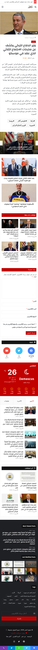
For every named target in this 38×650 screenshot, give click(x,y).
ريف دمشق (32, 603)
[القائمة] (3, 7)
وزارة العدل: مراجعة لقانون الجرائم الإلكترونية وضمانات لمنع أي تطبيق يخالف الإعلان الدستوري (10, 508)
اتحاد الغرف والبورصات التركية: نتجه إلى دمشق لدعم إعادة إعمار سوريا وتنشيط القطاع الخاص (12, 434)
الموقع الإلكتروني (31, 316)
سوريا (25, 603)
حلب (22, 599)
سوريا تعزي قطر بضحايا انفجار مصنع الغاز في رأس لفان (10, 485)
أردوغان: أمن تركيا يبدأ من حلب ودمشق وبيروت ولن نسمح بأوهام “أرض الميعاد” (10, 233)
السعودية (9, 596)
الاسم (34, 301)
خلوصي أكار (22, 121)
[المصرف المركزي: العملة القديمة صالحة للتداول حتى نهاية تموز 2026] (28, 476)
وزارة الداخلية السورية (29, 606)
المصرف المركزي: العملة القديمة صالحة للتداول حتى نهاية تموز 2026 (28, 485)
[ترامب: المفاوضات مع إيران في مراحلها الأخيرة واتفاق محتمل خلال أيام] (28, 246)
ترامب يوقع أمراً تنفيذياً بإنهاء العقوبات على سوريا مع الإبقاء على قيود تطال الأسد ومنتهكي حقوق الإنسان (13, 411)
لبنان (4, 603)
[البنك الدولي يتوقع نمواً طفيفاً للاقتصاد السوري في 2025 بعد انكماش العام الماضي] (30, 444)
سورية (31, 125)
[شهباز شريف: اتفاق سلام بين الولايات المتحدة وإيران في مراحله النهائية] (28, 223)
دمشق (11, 599)
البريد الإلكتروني (31, 309)
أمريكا (19, 592)
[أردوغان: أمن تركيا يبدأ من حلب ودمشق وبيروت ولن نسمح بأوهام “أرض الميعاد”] (10, 223)
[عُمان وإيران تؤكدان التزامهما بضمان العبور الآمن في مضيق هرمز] (30, 564)
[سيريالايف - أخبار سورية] (30, 7)
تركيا (32, 121)
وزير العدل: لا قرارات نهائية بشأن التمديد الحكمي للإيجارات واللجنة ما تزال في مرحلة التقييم (13, 453)
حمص (17, 599)
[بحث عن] (35, 7)
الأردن (13, 592)
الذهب (15, 596)
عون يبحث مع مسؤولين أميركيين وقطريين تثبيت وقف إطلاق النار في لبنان (20, 148)
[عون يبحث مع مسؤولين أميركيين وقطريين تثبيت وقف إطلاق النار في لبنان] (28, 498)
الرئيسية (32, 37)
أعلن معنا (8, 636)
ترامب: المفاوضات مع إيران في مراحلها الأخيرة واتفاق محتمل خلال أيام (28, 255)
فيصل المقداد (11, 603)
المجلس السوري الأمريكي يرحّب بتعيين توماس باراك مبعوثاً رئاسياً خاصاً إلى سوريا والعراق (10, 256)
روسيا (11, 121)
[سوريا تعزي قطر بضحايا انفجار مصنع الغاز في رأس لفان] (10, 476)
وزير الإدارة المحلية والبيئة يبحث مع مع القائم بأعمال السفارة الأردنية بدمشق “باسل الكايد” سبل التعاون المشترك (13, 423)
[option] (19, 143)
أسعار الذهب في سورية (29, 592)
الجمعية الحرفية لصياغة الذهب (27, 596)
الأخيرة (19, 401)
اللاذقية (33, 599)
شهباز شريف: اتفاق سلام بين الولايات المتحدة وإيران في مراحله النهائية (28, 232)
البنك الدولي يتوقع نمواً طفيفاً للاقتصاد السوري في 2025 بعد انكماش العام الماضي (13, 443)
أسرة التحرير (16, 636)
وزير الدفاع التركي (18, 125)
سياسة (26, 37)
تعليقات (6, 401)
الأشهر (32, 401)
